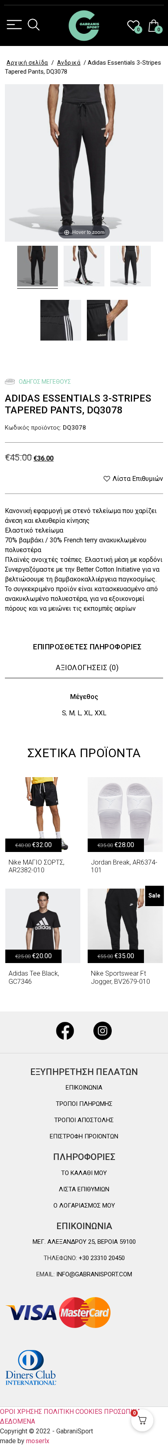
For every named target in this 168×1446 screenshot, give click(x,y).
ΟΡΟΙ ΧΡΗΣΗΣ (21, 1411)
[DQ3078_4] (60, 321)
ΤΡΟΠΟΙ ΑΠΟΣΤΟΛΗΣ (84, 1120)
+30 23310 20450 (101, 1258)
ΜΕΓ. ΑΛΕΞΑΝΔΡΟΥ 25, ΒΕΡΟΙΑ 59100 (84, 1241)
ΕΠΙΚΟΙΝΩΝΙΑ (84, 1087)
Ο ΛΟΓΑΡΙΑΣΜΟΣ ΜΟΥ (84, 1205)
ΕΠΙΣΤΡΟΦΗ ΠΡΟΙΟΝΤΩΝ (84, 1136)
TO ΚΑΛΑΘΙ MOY (84, 1173)
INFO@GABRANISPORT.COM (93, 1274)
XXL (100, 713)
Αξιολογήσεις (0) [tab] (87, 667)
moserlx (37, 1441)
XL (88, 713)
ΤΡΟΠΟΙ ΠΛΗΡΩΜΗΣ (84, 1103)
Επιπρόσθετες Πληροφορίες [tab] (87, 646)
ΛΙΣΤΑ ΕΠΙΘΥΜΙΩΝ (84, 1189)
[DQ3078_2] (130, 267)
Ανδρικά (69, 62)
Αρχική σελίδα (27, 62)
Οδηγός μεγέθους (44, 381)
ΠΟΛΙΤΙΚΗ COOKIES (73, 1411)
